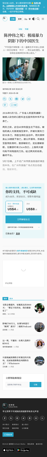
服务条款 (39, 444)
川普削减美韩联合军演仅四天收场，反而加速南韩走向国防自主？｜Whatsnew (17, 360)
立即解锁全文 (23, 219)
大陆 (20, 29)
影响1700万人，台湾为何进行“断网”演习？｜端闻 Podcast (17, 325)
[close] (44, 7)
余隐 (4, 314)
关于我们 (6, 424)
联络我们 (15, 424)
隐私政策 (30, 444)
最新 (5, 298)
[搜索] (38, 18)
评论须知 (8, 283)
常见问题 (6, 428)
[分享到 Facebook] (17, 99)
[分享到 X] (11, 99)
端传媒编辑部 (22, 250)
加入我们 (25, 424)
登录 (18, 233)
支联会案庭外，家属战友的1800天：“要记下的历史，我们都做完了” (17, 307)
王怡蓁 (5, 366)
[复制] (5, 99)
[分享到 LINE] (29, 99)
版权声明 (15, 428)
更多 (11, 298)
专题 (26, 29)
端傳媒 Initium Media (17, 444)
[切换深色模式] (33, 18)
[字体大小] (25, 19)
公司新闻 (25, 428)
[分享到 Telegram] (23, 99)
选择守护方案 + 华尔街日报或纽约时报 (20, 227)
